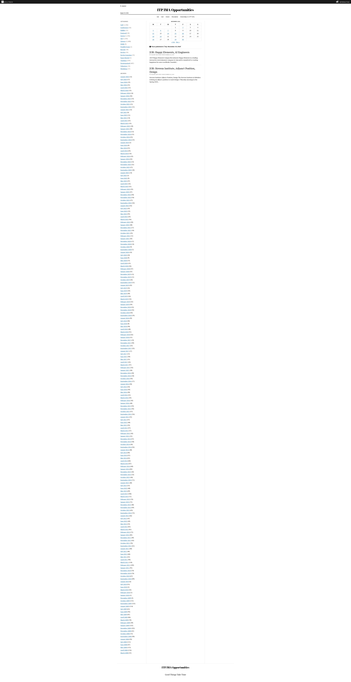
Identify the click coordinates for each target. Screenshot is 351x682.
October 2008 (125, 634)
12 (153, 33)
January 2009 (124, 625)
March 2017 (124, 365)
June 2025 (123, 115)
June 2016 (123, 390)
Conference (124, 28)
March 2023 (124, 186)
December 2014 (125, 439)
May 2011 (123, 557)
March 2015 (124, 431)
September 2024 (125, 140)
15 (175, 33)
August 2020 (124, 252)
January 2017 (124, 370)
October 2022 (125, 200)
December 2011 (125, 538)
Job (158, 17)
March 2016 (124, 398)
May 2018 (123, 326)
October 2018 (125, 313)
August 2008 (124, 639)
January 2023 (124, 192)
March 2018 (124, 332)
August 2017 (124, 351)
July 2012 (123, 518)
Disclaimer (175, 17)
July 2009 (123, 609)
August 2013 (124, 483)
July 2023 (123, 176)
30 (183, 39)
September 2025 (125, 107)
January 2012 (124, 535)
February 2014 (125, 466)
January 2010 (124, 595)
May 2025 (123, 118)
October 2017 (125, 346)
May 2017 (123, 359)
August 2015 (124, 417)
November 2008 (125, 631)
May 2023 (123, 181)
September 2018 (125, 315)
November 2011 (125, 540)
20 (161, 36)
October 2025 (125, 104)
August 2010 (124, 582)
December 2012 (125, 505)
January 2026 (124, 96)
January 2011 (124, 568)
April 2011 (124, 560)
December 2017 (125, 340)
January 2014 (124, 469)
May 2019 (123, 293)
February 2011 (125, 565)
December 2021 (125, 228)
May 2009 (123, 614)
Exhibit (122, 30)
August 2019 (124, 285)
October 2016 (125, 379)
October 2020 (125, 247)
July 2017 (123, 354)
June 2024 (123, 145)
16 (183, 33)
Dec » (178, 42)
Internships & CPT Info (187, 17)
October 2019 (125, 280)
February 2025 (125, 126)
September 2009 (125, 604)
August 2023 (124, 173)
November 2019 (125, 277)
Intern (167, 17)
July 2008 (123, 642)
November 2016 (125, 376)
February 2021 (125, 236)
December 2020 (125, 241)
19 (153, 36)
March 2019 (124, 299)
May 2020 (123, 261)
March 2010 (124, 590)
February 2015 (125, 433)
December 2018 (125, 307)
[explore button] (337, 2)
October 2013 (125, 477)
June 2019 (123, 291)
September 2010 (125, 579)
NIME (122, 44)
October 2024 (125, 137)
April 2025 (124, 121)
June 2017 (123, 357)
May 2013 (123, 491)
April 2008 (124, 650)
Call (162, 17)
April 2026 (124, 88)
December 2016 (125, 373)
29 (175, 39)
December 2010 (125, 571)
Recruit (122, 50)
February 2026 (125, 93)
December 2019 (125, 274)
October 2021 (125, 233)
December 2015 (125, 406)
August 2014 (124, 450)
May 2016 (123, 392)
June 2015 (123, 422)
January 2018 (124, 337)
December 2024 (125, 132)
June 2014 (123, 455)
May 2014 (123, 458)
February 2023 (125, 189)
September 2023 (125, 170)
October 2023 (125, 167)
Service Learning (126, 55)
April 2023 (124, 184)
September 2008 (125, 636)
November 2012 (125, 507)
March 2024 (124, 154)
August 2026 (124, 77)
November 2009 (125, 598)
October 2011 (125, 543)
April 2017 (124, 362)
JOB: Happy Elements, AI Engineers (169, 52)
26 (153, 39)
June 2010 (123, 587)
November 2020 (125, 244)
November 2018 (125, 310)
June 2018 (123, 324)
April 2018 (124, 329)
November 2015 (125, 409)
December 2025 (125, 99)
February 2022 (125, 222)
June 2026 (123, 82)
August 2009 (124, 606)
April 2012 (124, 527)
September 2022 (125, 203)
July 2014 (123, 453)
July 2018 (123, 321)
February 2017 (125, 368)
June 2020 (123, 258)
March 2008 (124, 653)
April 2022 (124, 217)
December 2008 (125, 628)
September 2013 (125, 480)
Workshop (123, 69)
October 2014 (125, 444)
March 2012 (124, 529)
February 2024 (125, 156)
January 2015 (124, 436)
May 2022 (123, 214)
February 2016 (125, 400)
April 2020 (124, 263)
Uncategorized (125, 63)
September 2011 (125, 546)
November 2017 (125, 343)
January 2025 (124, 129)
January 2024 (124, 159)
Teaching (123, 61)
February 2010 (125, 593)
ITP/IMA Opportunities (175, 9)
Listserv (123, 41)
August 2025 (124, 110)
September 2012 (125, 513)
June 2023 (123, 178)
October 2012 (125, 510)
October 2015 (125, 411)
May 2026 (123, 85)
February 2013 (125, 499)
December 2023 (125, 162)
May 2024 (123, 148)
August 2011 (124, 549)
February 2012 (125, 532)
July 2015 (123, 420)
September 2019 (125, 283)
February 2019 (125, 302)
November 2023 (125, 165)
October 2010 (125, 576)
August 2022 (124, 206)
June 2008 (123, 645)
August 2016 (124, 384)
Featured (123, 33)
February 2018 (125, 335)
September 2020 (125, 250)
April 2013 (124, 494)
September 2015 (125, 414)
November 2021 (125, 230)
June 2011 (123, 554)
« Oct (173, 42)
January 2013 (124, 502)
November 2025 (125, 101)
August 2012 (124, 516)
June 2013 (123, 488)
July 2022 (123, 208)
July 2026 (123, 79)
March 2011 (124, 562)
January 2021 (124, 239)
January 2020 (124, 272)
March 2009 (124, 620)
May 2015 (123, 425)
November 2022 (125, 197)
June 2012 (123, 521)
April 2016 (124, 395)
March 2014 (124, 464)
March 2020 (124, 266)
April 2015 (124, 428)
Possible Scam (125, 47)
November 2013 (125, 475)
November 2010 (125, 573)
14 (168, 33)
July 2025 (123, 112)
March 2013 (124, 497)
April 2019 (124, 296)
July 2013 (123, 486)
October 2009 (125, 601)
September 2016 (125, 381)
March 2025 (124, 123)
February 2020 (125, 269)
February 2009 (125, 623)
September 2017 (125, 348)
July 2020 (123, 255)
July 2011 (123, 551)
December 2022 (125, 195)
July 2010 (123, 584)
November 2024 (125, 134)
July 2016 (123, 387)
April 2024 (124, 151)
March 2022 (124, 219)
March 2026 (124, 90)
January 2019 (124, 304)
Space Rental (124, 58)
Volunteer (123, 66)
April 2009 (124, 617)
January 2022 (124, 225)
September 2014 (125, 447)
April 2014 (124, 461)
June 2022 (123, 211)
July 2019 (123, 288)
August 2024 (124, 143)
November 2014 (125, 442)
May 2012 (123, 524)
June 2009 (123, 612)
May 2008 (123, 647)
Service (122, 52)
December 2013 (125, 472)
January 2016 (124, 403)
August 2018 (124, 318)
